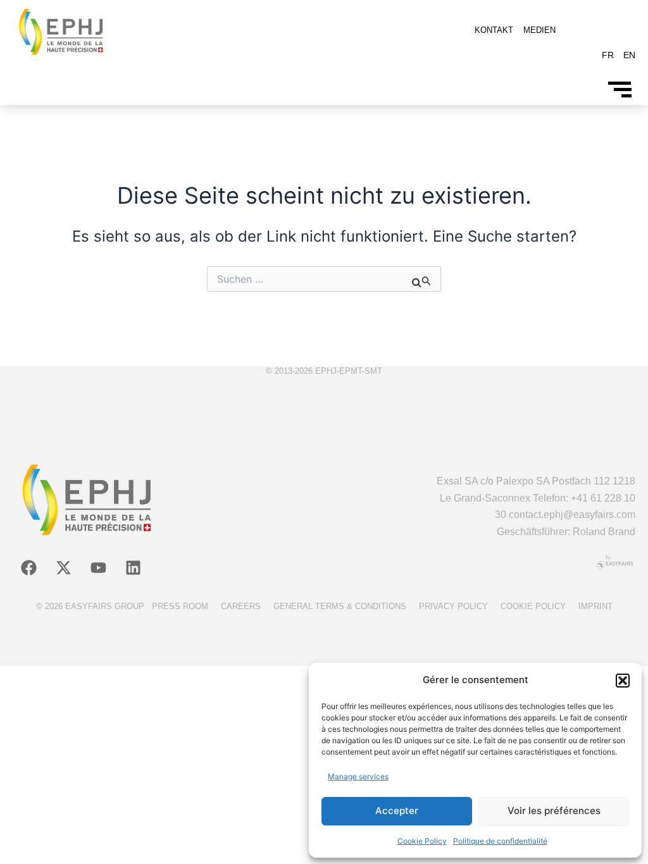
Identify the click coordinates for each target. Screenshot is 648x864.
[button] (622, 680)
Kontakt (494, 30)
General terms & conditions (339, 606)
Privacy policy (453, 606)
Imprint (595, 606)
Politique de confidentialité (500, 841)
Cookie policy (533, 606)
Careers (241, 606)
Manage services (358, 776)
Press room (180, 606)
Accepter (396, 811)
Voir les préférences (554, 811)
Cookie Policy (422, 841)
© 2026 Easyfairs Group (90, 606)
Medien (539, 30)
